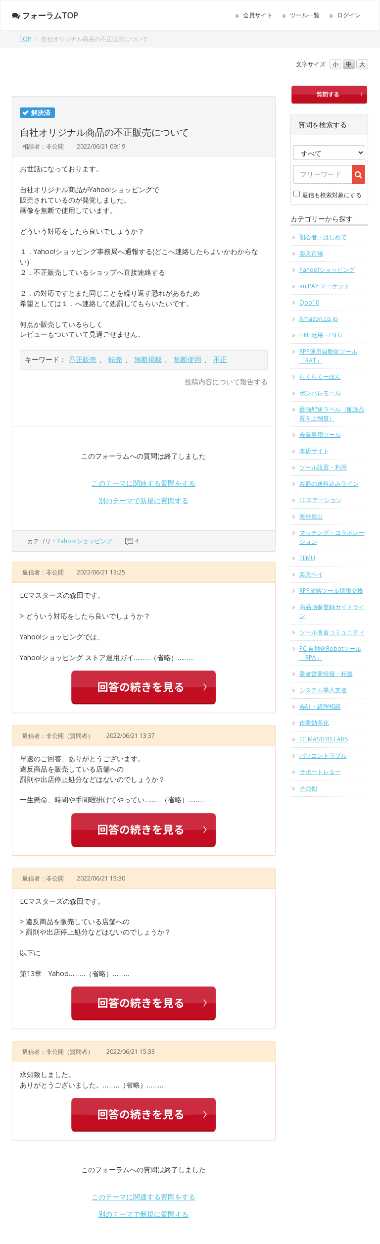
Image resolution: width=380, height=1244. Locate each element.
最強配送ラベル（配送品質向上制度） (332, 413)
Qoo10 (309, 302)
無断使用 (187, 359)
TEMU (307, 558)
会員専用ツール (320, 434)
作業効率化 (314, 723)
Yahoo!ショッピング (84, 541)
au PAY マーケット (324, 286)
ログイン (349, 15)
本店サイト (314, 451)
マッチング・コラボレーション (332, 537)
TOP (25, 39)
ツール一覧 (305, 15)
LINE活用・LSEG (320, 335)
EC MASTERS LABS (323, 739)
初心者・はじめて (323, 237)
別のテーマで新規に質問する (143, 500)
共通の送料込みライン (329, 483)
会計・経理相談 (320, 706)
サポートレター (320, 772)
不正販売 (82, 359)
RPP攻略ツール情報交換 (331, 590)
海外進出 (311, 516)
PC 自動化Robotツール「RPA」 (330, 653)
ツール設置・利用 (323, 467)
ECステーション (320, 500)
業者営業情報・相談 (326, 674)
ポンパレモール (320, 393)
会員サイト (258, 15)
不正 (220, 359)
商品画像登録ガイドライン (332, 611)
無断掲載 (148, 359)
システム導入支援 (323, 690)
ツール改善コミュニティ (332, 632)
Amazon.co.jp (318, 318)
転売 (115, 359)
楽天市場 (311, 253)
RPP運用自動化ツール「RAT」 (328, 355)
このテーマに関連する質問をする (143, 483)
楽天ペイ (311, 574)
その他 (308, 788)
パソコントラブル (323, 755)
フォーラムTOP (50, 15)
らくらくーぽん (320, 376)
